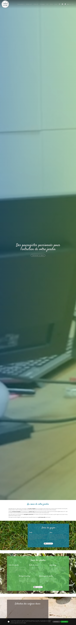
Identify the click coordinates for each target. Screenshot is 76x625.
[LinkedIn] (65, 4)
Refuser (57, 621)
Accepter (65, 621)
